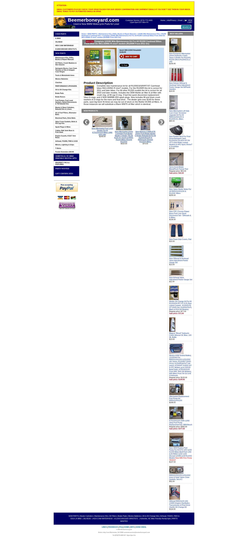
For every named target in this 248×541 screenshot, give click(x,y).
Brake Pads (59, 93)
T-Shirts (58, 148)
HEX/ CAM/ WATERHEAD (64, 45)
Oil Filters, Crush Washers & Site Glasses (65, 64)
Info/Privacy (171, 20)
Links (104, 527)
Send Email (141, 527)
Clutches (58, 82)
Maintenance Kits (101, 516)
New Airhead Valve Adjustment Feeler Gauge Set (180, 279)
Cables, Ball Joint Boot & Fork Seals (64, 131)
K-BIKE (58, 38)
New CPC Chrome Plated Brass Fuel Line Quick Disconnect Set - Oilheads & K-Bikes (180, 214)
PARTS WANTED (62, 169)
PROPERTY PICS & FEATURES (62, 163)
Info (132, 527)
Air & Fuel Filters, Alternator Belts (65, 113)
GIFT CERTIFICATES (64, 174)
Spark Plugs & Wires (62, 127)
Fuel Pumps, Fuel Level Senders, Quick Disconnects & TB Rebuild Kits (66, 102)
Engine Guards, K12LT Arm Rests (65, 136)
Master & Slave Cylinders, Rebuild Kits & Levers (64, 108)
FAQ (121, 527)
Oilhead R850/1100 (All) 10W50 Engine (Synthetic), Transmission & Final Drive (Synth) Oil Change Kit (179, 504)
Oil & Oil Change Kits (63, 89)
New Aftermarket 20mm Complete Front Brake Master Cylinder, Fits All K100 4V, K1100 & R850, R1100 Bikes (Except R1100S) (123, 137)
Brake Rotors (60, 97)
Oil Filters (113, 516)
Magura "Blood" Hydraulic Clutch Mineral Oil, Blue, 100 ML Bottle (180, 335)
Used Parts (60, 34)
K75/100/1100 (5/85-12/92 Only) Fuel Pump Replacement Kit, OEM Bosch (180, 423)
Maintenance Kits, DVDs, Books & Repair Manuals (64, 58)
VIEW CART (189, 21)
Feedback (113, 527)
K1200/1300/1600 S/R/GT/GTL (66, 49)
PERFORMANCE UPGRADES (66, 86)
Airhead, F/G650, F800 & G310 (66, 141)
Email (180, 20)
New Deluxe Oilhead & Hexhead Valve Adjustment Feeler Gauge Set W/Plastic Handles (180, 86)
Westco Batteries (61, 79)
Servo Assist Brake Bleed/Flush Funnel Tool (178, 168)
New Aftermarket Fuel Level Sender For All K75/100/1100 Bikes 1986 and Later (102, 131)
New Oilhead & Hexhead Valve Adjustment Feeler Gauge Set (179, 261)
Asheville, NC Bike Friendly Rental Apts (66, 157)
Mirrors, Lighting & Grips (64, 145)
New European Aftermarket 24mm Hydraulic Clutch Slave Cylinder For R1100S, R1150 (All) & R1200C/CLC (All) (180, 58)
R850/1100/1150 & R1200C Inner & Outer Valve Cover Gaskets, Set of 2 (180, 477)
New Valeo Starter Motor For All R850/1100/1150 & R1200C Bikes (180, 191)
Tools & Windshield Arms (64, 75)
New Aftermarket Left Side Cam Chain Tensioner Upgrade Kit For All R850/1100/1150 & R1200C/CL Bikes (179, 115)
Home (162, 20)
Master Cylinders (86, 516)
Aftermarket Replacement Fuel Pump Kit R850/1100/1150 (179, 398)
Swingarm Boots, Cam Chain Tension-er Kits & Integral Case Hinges (66, 70)
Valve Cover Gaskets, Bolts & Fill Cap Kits (66, 122)
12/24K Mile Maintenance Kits (149, 34)
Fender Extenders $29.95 (64, 152)
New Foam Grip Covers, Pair (180, 239)
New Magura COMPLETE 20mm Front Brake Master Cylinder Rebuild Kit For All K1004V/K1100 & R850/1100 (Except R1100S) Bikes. (145, 137)
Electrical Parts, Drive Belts (65, 118)
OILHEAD (58, 42)
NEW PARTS (60, 53)
